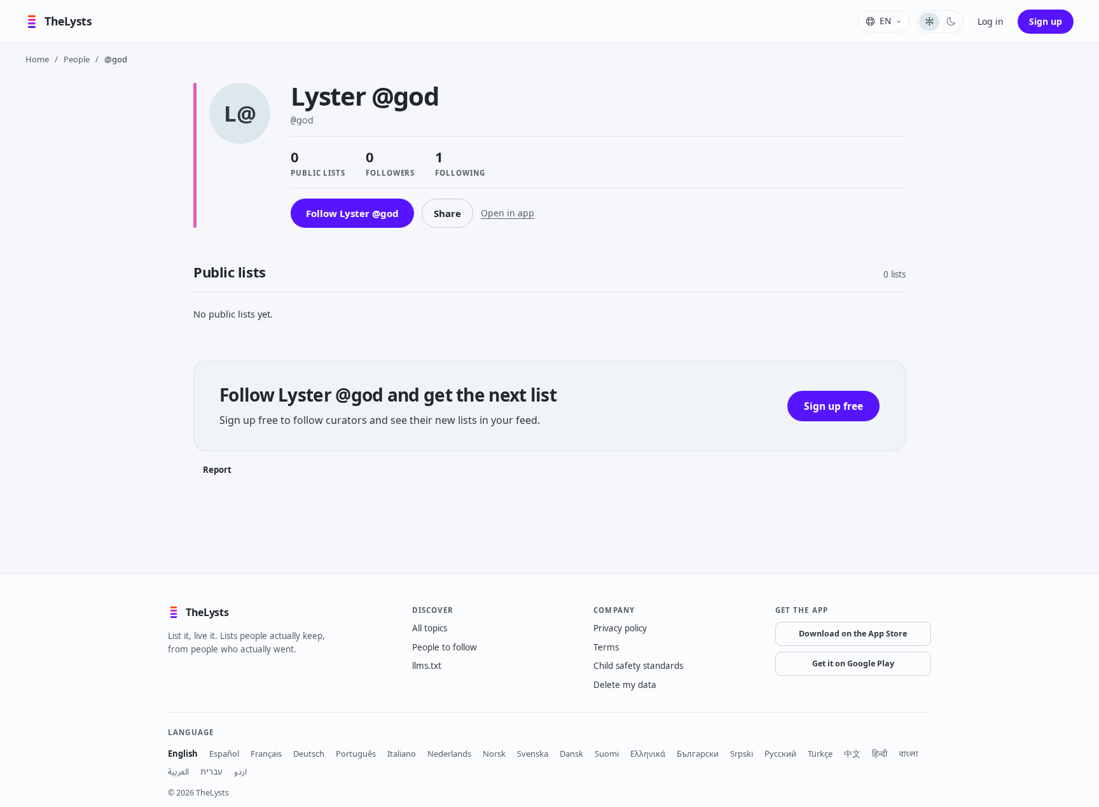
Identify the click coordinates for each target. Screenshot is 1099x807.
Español (224, 753)
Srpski (741, 753)
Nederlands (449, 753)
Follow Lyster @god (352, 213)
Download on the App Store (853, 633)
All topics (429, 628)
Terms (606, 647)
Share (447, 213)
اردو (240, 771)
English (183, 753)
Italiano (401, 753)
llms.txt (426, 665)
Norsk (494, 753)
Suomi (607, 753)
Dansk (571, 753)
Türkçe (820, 753)
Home (37, 59)
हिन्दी (879, 753)
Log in (991, 21)
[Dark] (951, 22)
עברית (211, 771)
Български (698, 753)
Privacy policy (620, 628)
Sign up (1045, 21)
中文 (852, 753)
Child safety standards (638, 665)
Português (356, 753)
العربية (178, 771)
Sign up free (833, 406)
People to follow (444, 647)
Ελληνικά (647, 753)
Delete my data (624, 685)
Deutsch (308, 753)
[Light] (929, 22)
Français (266, 753)
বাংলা (908, 753)
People (77, 59)
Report (217, 469)
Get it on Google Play (853, 663)
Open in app (507, 213)
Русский (780, 753)
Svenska (532, 753)
